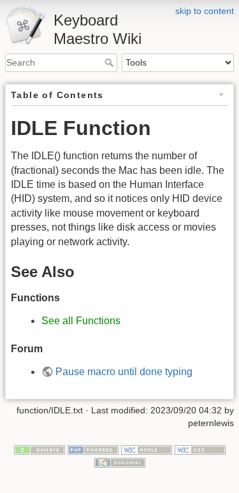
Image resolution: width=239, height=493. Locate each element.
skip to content (204, 11)
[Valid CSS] (200, 450)
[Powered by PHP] (93, 450)
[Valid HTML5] (146, 450)
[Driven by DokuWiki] (119, 462)
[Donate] (39, 450)
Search (111, 62)
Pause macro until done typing (123, 371)
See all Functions (80, 320)
